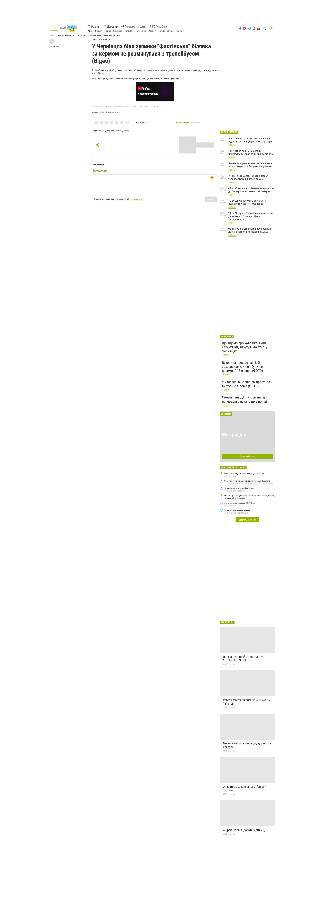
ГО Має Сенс (160, 26)
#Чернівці (110, 112)
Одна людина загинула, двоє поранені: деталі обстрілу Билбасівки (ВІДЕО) (249, 230)
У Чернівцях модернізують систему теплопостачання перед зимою (248, 177)
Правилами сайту (136, 199)
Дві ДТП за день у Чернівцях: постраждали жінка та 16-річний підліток (251, 152)
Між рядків (234, 435)
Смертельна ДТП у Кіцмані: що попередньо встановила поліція (245, 399)
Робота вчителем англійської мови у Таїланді (246, 701)
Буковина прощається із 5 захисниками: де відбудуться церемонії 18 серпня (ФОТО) (243, 366)
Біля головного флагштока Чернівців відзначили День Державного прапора (250, 140)
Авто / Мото (129, 31)
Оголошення (141, 31)
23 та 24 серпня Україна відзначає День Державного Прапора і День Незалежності (250, 216)
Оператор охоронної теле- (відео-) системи (244, 788)
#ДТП (101, 112)
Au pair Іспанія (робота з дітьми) (244, 830)
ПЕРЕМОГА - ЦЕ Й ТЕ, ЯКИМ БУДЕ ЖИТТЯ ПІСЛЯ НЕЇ (244, 658)
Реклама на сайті (135, 26)
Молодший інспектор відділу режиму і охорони (247, 745)
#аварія (95, 112)
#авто (117, 112)
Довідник (112, 26)
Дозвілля (98, 31)
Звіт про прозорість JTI (176, 31)
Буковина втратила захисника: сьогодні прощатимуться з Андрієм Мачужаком (250, 165)
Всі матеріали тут (247, 456)
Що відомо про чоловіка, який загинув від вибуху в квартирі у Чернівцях (244, 347)
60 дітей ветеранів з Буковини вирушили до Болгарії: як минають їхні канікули (251, 190)
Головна (51, 35)
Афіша (90, 31)
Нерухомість (118, 31)
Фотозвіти (153, 31)
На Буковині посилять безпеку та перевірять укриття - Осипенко (247, 202)
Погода (162, 31)
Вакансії (108, 31)
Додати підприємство (247, 520)
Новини (95, 26)
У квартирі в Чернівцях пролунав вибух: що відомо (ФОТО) (246, 384)
